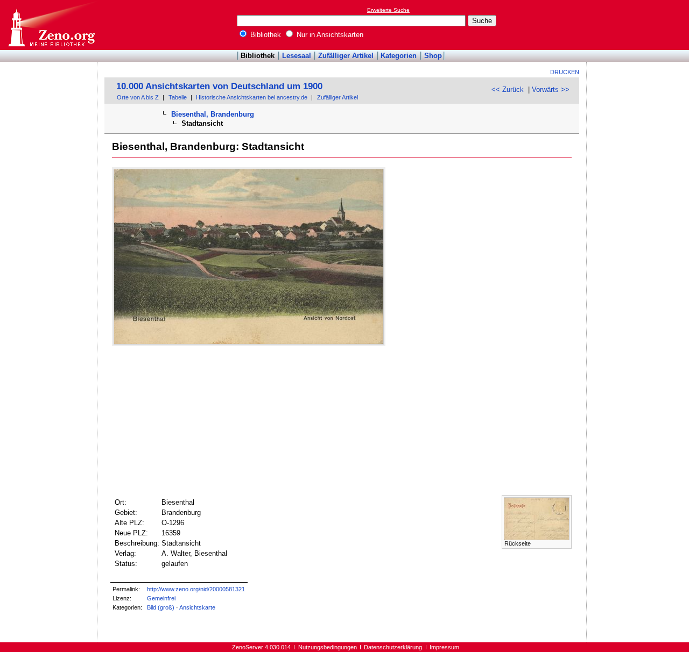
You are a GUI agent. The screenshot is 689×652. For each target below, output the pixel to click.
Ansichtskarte (197, 607)
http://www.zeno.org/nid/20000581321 (196, 589)
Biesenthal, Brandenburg (212, 114)
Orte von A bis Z (138, 97)
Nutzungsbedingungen (327, 647)
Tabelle (177, 97)
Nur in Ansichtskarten (328, 35)
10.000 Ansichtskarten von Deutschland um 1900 (219, 86)
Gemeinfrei (161, 598)
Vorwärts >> (551, 89)
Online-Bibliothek (51, 25)
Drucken (564, 72)
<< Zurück (507, 89)
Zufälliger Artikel (346, 56)
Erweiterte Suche (388, 10)
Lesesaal (296, 56)
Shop (433, 56)
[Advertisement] (639, 25)
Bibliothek (264, 35)
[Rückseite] (537, 538)
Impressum (444, 647)
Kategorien (399, 56)
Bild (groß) (160, 607)
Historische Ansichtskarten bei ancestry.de (251, 97)
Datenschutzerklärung (393, 647)
